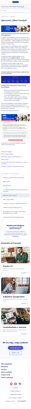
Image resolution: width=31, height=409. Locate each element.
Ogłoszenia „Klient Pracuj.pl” (10, 195)
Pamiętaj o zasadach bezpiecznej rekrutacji (12, 166)
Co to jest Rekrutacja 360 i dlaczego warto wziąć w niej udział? (15, 190)
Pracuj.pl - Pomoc (5, 16)
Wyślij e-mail (15, 352)
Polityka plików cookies (15, 394)
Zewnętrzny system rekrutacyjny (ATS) (11, 156)
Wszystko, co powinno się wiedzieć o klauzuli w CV (15, 203)
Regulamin (15, 387)
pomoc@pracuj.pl (10, 144)
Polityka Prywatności (15, 391)
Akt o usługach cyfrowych (15, 397)
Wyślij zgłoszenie (15, 348)
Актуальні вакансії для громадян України (13, 217)
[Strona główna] (15, 2)
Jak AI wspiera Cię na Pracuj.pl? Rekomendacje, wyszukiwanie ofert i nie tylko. (14, 212)
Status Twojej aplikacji (7, 154)
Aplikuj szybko (5, 159)
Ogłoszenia (12, 16)
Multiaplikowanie (7, 185)
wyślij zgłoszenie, (19, 233)
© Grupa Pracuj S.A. (10, 401)
